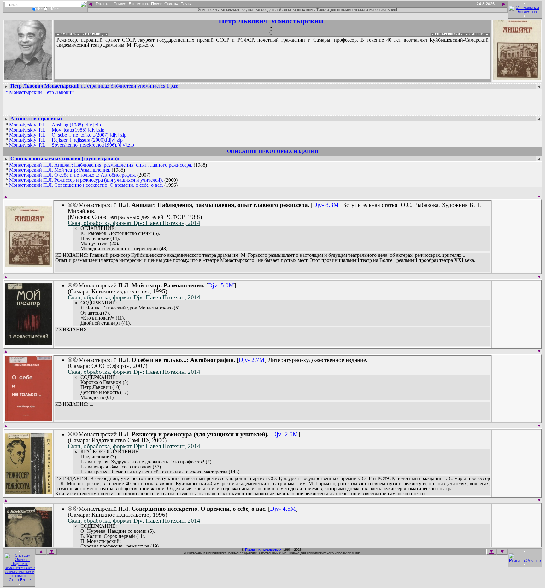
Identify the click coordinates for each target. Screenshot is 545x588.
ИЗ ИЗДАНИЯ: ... (74, 329)
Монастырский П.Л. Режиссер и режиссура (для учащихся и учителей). (86, 180)
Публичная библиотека (263, 549)
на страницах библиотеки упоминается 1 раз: (94, 86)
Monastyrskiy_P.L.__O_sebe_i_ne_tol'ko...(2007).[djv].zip (67, 135)
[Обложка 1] (28, 265)
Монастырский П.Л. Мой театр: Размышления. (59, 170)
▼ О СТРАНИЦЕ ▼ (95, 34)
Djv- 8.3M (326, 205)
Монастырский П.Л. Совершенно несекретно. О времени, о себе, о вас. (86, 185)
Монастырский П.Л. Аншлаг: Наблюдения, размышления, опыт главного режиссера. (100, 165)
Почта (185, 4)
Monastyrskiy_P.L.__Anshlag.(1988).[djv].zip (55, 124)
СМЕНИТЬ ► (479, 34)
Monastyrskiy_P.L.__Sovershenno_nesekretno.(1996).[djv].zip (71, 145)
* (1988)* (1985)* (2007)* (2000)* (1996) (106, 175)
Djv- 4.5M (283, 508)
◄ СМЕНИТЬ (65, 34)
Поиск (156, 4)
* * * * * (69, 135)
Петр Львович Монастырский (271, 21)
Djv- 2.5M (285, 434)
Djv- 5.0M (221, 285)
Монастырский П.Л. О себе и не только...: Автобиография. (72, 175)
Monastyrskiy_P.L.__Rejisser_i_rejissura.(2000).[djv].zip (66, 140)
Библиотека (138, 4)
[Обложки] (517, 78)
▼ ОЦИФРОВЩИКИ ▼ (447, 34)
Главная (102, 4)
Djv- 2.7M (252, 359)
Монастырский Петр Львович (41, 92)
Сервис (119, 4)
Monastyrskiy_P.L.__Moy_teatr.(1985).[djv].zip (56, 129)
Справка (170, 4)
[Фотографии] (28, 78)
